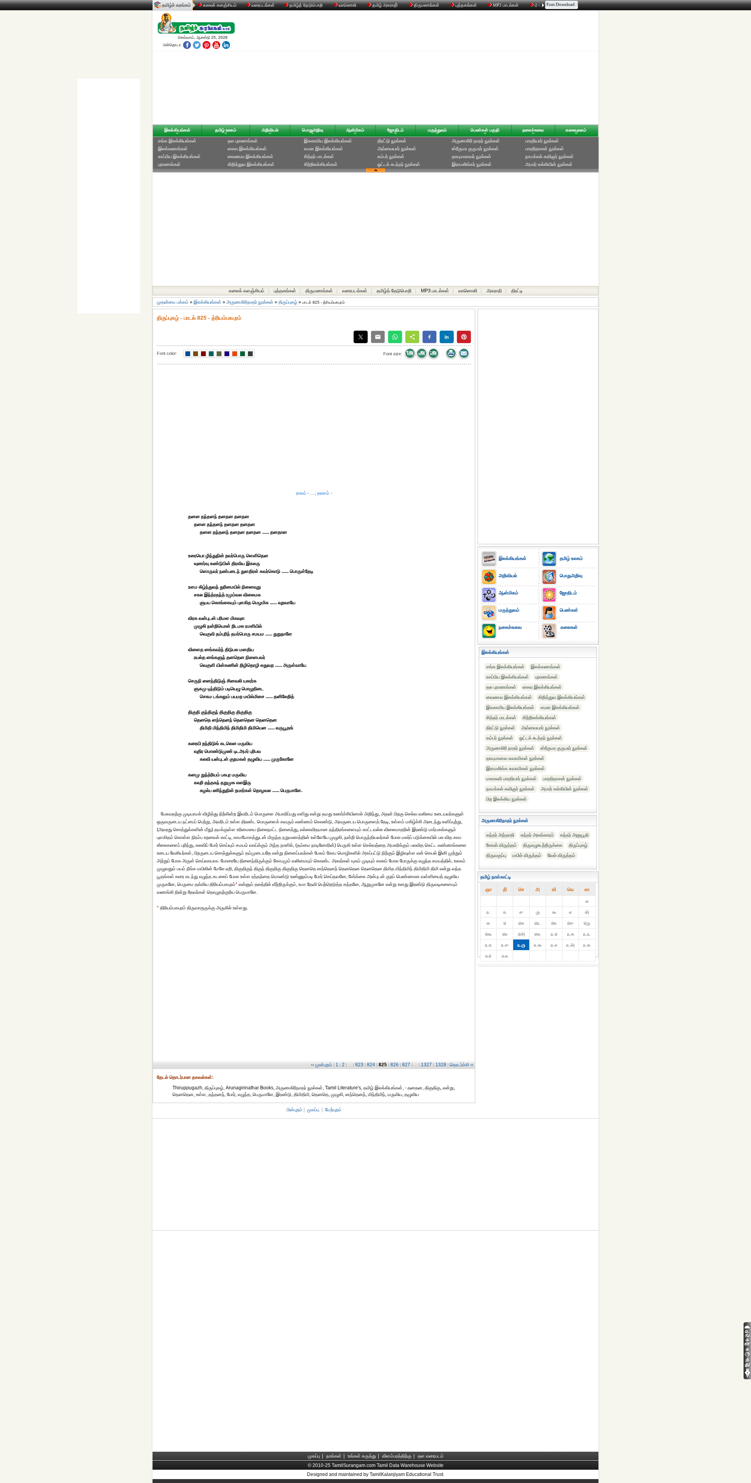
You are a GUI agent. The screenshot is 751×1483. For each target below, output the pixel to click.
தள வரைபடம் (431, 1456)
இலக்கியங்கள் (177, 130)
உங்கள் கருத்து (362, 1456)
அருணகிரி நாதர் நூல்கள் (476, 141)
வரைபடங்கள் (262, 5)
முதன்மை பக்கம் (173, 302)
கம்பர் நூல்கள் (390, 156)
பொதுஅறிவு (312, 130)
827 (406, 1064)
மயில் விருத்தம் (526, 855)
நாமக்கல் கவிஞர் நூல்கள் (549, 156)
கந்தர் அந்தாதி (500, 835)
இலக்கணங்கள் (173, 148)
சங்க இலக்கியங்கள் (177, 141)
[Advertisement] (450, 69)
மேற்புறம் (333, 1109)
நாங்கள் (333, 1456)
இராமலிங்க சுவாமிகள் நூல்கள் (515, 768)
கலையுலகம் (576, 130)
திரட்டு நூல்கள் (391, 141)
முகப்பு (313, 1109)
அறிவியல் (270, 130)
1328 (440, 1064)
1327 (426, 1064)
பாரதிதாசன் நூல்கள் (544, 148)
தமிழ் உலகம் (225, 130)
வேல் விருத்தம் (561, 855)
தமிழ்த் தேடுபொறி (306, 5)
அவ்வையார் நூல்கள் (396, 148)
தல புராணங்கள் (243, 141)
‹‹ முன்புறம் (321, 1064)
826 (394, 1064)
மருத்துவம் (437, 130)
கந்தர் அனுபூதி (574, 835)
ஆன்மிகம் (355, 130)
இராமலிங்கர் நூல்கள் (472, 164)
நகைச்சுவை (533, 130)
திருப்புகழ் (287, 302)
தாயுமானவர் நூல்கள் (471, 156)
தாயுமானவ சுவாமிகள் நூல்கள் (515, 758)
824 (371, 1064)
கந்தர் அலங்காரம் (537, 835)
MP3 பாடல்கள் (506, 5)
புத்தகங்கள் (466, 5)
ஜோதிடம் (395, 130)
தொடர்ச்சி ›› (461, 1064)
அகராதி (494, 290)
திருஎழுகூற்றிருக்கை (542, 845)
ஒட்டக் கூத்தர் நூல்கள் (398, 164)
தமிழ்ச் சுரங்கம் (176, 5)
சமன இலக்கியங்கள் (323, 148)
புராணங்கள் (169, 164)
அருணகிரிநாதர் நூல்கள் (249, 302)
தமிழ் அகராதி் (385, 5)
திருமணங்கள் (426, 5)
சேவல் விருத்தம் (501, 845)
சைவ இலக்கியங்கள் (247, 148)
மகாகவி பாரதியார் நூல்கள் (511, 778)
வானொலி (348, 5)
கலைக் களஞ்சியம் (219, 5)
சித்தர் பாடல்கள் (319, 156)
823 (359, 1064)
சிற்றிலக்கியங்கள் (321, 164)
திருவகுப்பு (496, 855)
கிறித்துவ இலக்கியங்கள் (251, 164)
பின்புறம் (294, 1109)
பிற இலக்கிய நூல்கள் (506, 799)
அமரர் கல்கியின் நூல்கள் (549, 164)
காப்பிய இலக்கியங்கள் (179, 156)
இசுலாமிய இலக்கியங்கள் (328, 141)
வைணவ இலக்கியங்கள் (250, 156)
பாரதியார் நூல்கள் (542, 141)
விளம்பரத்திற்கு (396, 1456)
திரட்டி (517, 290)
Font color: (167, 353)
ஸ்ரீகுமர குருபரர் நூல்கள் (475, 148)
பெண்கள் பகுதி (485, 130)
